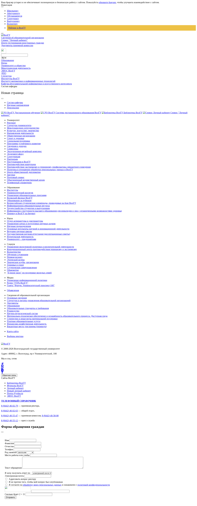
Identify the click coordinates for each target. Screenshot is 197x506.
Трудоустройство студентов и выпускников (28, 208)
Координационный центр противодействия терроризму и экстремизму (42, 249)
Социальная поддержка (18, 141)
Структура (6, 76)
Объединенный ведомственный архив (26, 180)
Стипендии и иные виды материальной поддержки (32, 318)
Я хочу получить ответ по (17, 473)
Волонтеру (12, 24)
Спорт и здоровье (15, 138)
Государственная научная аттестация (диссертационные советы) (38, 234)
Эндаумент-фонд (15, 154)
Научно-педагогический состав (22, 313)
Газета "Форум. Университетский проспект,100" (31, 285)
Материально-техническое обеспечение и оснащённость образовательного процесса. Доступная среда (57, 316)
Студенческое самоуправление (22, 267)
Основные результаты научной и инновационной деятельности (38, 229)
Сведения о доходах (17, 146)
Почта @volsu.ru (15, 393)
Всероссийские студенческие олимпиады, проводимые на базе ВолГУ (41, 203)
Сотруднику (13, 18)
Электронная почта (14, 476)
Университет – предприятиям (21, 239)
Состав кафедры (15, 102)
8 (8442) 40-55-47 (9, 415)
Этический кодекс (16, 259)
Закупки (11, 175)
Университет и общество (13, 65)
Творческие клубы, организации (23, 262)
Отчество (9, 446)
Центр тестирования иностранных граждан (22, 43)
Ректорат (11, 123)
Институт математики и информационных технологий (28, 81)
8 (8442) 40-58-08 (50, 415)
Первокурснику (14, 257)
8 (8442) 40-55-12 (9, 420)
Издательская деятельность (20, 236)
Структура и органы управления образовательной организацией (39, 300)
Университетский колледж (20, 192)
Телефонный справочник (19, 182)
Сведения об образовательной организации (22, 37)
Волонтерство (14, 252)
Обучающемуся (14, 16)
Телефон (9, 449)
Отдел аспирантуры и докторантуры (25, 221)
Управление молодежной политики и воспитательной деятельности (40, 246)
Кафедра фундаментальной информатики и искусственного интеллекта (36, 84)
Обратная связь (9, 375)
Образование (7, 60)
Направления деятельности (20, 133)
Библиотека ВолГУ (16, 383)
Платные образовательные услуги (23, 321)
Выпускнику (13, 21)
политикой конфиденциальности (93, 485)
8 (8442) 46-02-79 (9, 406)
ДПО (3, 73)
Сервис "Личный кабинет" (14, 40)
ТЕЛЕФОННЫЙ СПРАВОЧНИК (18, 401)
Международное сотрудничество (23, 128)
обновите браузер (107, 2)
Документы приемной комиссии (17, 45)
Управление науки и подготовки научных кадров (31, 223)
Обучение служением (17, 254)
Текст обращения (13, 468)
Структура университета (19, 125)
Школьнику (12, 11)
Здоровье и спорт (15, 265)
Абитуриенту (13, 13)
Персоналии (13, 107)
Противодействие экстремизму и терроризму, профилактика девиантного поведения (49, 167)
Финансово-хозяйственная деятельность (26, 324)
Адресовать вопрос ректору (22, 479)
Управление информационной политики (27, 280)
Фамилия (9, 443)
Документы (12, 303)
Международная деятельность (16, 68)
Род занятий (11, 452)
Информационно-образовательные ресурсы (28, 205)
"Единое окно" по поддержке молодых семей (29, 272)
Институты (12, 190)
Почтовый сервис (15, 177)
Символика (12, 149)
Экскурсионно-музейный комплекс (24, 151)
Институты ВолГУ (10, 78)
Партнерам (12, 159)
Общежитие (13, 270)
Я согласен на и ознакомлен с (59, 485)
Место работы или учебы (17, 455)
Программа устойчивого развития (24, 143)
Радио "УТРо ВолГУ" (17, 283)
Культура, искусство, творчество (23, 130)
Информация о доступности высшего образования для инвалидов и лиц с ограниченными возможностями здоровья (64, 211)
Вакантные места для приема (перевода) (27, 326)
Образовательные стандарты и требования (28, 308)
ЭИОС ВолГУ (8, 70)
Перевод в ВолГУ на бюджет (21, 213)
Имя (7, 440)
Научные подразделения (19, 226)
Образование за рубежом (19, 200)
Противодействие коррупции (21, 164)
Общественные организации (21, 136)
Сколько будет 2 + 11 (15, 494)
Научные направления (18, 105)
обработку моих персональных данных (42, 485)
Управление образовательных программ (26, 195)
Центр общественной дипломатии (24, 172)
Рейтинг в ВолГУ (17, 28)
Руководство (13, 311)
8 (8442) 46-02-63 (9, 410)
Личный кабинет (15, 388)
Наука (4, 63)
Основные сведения (17, 298)
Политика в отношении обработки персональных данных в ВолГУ (40, 169)
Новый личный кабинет (19, 391)
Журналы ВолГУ (15, 385)
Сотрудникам (13, 156)
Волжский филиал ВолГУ (19, 198)
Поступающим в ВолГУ (19, 162)
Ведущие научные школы (19, 231)
